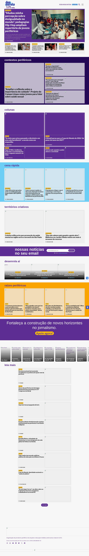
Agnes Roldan (9, 144)
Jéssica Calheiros (10, 40)
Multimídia (7, 188)
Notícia (20, 369)
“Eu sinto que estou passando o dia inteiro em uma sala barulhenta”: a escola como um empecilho (22, 140)
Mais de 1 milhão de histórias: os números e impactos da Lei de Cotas (71, 274)
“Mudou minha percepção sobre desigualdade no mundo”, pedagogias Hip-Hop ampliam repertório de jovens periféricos (17, 22)
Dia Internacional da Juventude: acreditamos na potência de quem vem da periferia (31, 372)
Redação (21, 382)
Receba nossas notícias (65, 4)
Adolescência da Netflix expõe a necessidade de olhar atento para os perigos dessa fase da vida (44, 274)
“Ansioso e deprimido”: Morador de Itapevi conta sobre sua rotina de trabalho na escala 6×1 (54, 68)
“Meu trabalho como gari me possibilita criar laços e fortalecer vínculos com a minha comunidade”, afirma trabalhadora (34, 309)
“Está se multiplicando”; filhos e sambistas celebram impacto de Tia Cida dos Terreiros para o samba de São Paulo (75, 309)
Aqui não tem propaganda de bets (29, 405)
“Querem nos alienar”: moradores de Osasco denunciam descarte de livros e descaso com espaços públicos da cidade (55, 96)
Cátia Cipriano (49, 157)
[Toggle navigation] (82, 4)
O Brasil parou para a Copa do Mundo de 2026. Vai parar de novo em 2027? (64, 139)
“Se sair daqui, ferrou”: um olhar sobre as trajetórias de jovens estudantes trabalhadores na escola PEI (31, 490)
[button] (87, 307)
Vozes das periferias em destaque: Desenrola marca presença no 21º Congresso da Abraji (29, 389)
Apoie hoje (74, 4)
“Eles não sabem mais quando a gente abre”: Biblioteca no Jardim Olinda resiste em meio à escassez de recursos (63, 237)
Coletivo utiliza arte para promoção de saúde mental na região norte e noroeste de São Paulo (23, 236)
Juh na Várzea (49, 144)
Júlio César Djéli (10, 157)
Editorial (21, 403)
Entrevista (7, 44)
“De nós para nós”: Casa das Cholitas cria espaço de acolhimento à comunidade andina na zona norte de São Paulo (10, 48)
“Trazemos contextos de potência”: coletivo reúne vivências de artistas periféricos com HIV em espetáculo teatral (38, 48)
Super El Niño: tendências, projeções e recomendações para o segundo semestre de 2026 (14, 152)
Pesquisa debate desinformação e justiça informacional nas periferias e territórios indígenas (31, 423)
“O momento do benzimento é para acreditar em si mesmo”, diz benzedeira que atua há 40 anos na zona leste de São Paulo (14, 309)
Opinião (7, 136)
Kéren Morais (29, 314)
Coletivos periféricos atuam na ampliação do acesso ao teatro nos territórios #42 (74, 191)
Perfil (6, 304)
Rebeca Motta (18, 277)
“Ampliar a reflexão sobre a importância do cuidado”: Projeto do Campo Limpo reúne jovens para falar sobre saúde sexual (23, 93)
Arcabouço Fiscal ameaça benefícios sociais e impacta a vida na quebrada (18, 274)
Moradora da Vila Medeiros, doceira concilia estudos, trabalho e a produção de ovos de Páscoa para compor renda (54, 309)
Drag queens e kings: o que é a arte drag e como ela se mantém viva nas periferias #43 (54, 192)
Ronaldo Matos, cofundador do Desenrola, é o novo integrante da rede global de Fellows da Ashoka (31, 440)
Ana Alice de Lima (9, 52)
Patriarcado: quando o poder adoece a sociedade (54, 150)
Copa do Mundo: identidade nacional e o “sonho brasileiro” (31, 473)
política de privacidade (63, 253)
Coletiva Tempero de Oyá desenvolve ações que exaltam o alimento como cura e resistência (65, 47)
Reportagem (8, 10)
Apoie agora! (44, 333)
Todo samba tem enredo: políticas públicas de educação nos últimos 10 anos (31, 456)
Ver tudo (44, 505)
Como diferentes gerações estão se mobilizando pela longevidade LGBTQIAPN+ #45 (13, 192)
